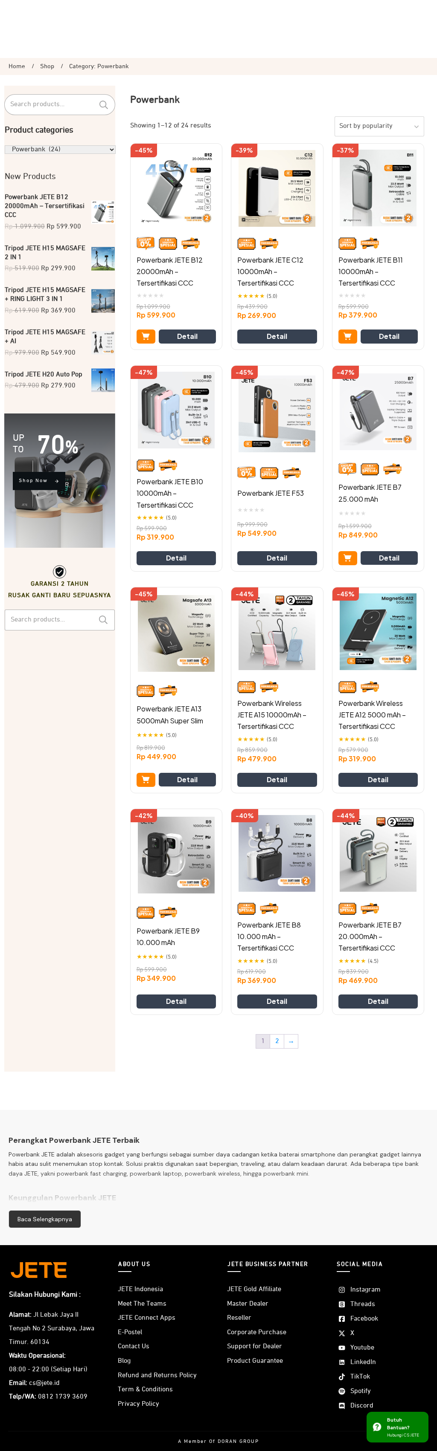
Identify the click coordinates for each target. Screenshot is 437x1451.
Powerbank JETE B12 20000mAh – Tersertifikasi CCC (170, 271)
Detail (187, 336)
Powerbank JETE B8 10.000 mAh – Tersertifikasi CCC (269, 936)
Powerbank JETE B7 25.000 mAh (370, 493)
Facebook (364, 1318)
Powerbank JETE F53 (270, 492)
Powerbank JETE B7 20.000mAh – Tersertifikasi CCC (370, 936)
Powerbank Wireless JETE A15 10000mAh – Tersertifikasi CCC (271, 715)
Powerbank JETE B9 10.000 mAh (168, 936)
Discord (361, 1405)
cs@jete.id (44, 1383)
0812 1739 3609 (62, 1396)
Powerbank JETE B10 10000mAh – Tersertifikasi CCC (170, 493)
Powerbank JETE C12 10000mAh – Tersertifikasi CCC (270, 271)
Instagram (365, 1289)
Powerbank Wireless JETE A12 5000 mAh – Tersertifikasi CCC (372, 715)
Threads (362, 1304)
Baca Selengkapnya (44, 1219)
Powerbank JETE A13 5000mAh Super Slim (170, 714)
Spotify (360, 1391)
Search (103, 104)
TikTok (360, 1376)
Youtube (362, 1347)
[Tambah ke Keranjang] (146, 337)
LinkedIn (363, 1362)
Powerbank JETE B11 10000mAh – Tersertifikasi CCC (370, 271)
